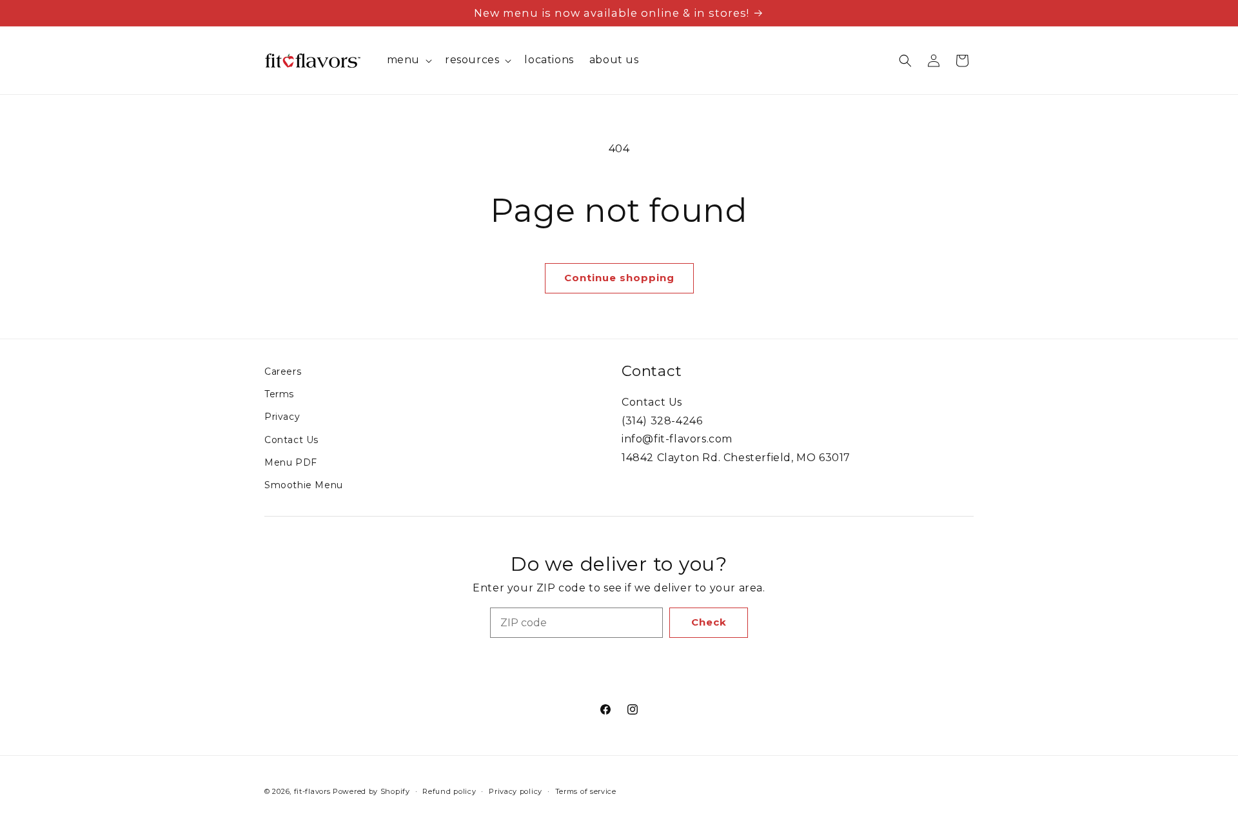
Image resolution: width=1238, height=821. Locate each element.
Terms (279, 394)
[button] (408, 60)
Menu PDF (290, 462)
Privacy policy (515, 791)
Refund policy (449, 791)
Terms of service (585, 791)
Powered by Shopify (371, 791)
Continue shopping (619, 278)
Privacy (282, 416)
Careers (282, 371)
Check (709, 622)
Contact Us (291, 440)
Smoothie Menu (303, 485)
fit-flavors (312, 791)
